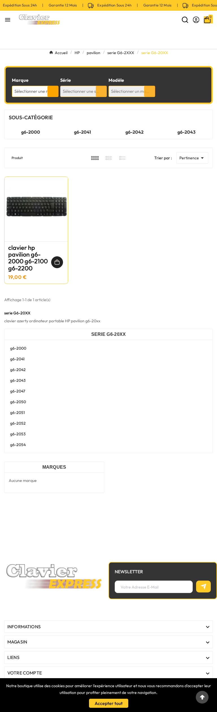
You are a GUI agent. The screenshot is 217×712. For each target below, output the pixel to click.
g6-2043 (186, 132)
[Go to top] (202, 697)
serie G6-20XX (108, 334)
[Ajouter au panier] (57, 262)
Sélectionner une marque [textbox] (36, 91)
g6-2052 (18, 423)
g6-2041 (82, 132)
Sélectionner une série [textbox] (83, 91)
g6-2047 (17, 391)
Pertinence (192, 158)
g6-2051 (17, 412)
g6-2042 (134, 132)
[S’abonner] (203, 586)
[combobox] (35, 91)
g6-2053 (18, 434)
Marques (54, 467)
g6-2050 (18, 401)
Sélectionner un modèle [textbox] (132, 91)
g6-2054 (18, 444)
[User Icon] (196, 19)
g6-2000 (30, 132)
